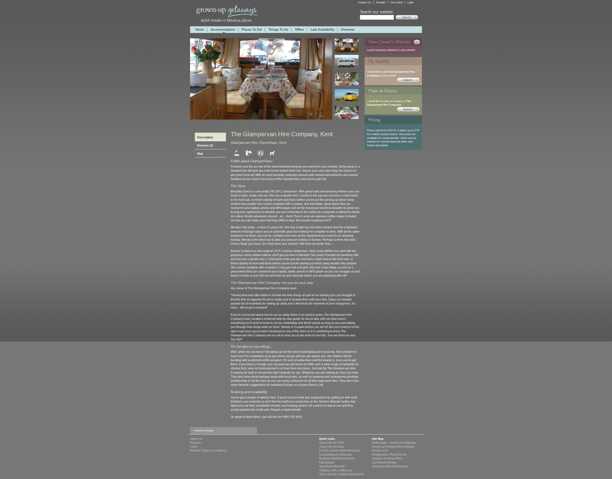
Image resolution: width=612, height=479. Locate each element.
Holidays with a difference (336, 470)
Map (200, 153)
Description (205, 137)
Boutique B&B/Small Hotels (337, 458)
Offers (299, 29)
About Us (196, 438)
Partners (195, 442)
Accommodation (223, 29)
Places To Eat (252, 29)
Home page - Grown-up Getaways (394, 442)
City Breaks (326, 462)
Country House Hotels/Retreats (339, 450)
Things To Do (278, 29)
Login (410, 2)
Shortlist (380, 2)
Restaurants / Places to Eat (389, 454)
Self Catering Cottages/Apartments (341, 474)
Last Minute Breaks (384, 462)
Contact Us (364, 2)
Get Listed (396, 2)
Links (193, 446)
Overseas (348, 29)
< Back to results (203, 430)
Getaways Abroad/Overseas (390, 466)
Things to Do (380, 450)
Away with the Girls (331, 442)
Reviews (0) (205, 145)
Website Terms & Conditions (208, 450)
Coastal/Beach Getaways (335, 454)
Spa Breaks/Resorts (332, 466)
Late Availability (322, 29)
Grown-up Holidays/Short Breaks (393, 446)
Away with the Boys (331, 446)
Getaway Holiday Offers (387, 458)
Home (199, 29)
